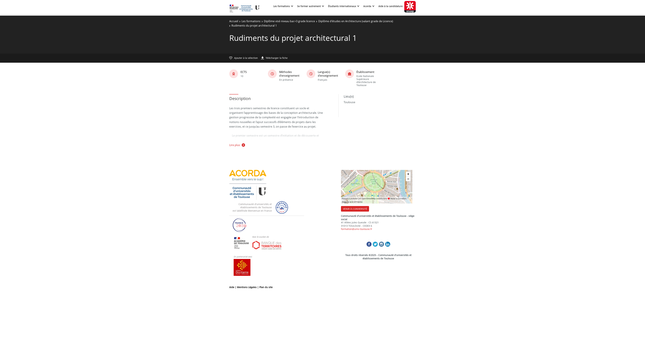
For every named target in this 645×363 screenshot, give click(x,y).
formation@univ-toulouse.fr (356, 229)
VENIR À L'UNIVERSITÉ (355, 208)
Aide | (233, 287)
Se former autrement (309, 6)
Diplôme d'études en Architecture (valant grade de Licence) (355, 21)
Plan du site (266, 287)
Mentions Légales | (248, 287)
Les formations (281, 6)
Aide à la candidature (390, 6)
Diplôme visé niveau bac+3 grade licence (289, 21)
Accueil (233, 21)
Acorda (367, 6)
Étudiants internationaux (342, 6)
